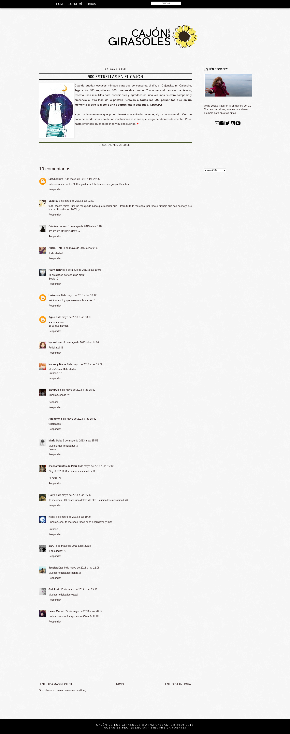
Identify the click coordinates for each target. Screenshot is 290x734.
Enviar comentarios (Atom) (71, 690)
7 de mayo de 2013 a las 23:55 (82, 178)
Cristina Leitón (57, 226)
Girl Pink (54, 589)
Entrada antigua (178, 684)
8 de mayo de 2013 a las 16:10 (95, 466)
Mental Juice (121, 145)
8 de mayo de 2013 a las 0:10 (85, 226)
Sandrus (54, 389)
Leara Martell (56, 611)
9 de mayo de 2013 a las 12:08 (81, 567)
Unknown (54, 295)
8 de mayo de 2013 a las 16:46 (73, 494)
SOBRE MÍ (75, 4)
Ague (52, 317)
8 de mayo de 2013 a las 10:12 (78, 295)
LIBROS (91, 4)
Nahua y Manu (57, 364)
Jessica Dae (56, 567)
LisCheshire (56, 178)
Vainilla (53, 200)
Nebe (52, 516)
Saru (51, 545)
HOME (60, 4)
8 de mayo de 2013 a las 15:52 (77, 389)
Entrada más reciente (57, 684)
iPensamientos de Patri (63, 466)
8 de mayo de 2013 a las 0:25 (80, 247)
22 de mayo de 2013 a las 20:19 (83, 611)
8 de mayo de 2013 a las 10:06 (83, 269)
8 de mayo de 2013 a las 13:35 (73, 317)
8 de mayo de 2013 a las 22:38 (73, 545)
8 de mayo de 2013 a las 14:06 (81, 342)
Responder (55, 189)
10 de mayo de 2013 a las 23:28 (79, 589)
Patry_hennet (57, 269)
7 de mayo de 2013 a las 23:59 (76, 200)
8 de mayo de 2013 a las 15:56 (80, 440)
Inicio (119, 684)
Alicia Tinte (55, 247)
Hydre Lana (55, 342)
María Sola (55, 440)
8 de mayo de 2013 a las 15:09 (84, 364)
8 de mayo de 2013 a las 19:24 (73, 516)
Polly (52, 494)
